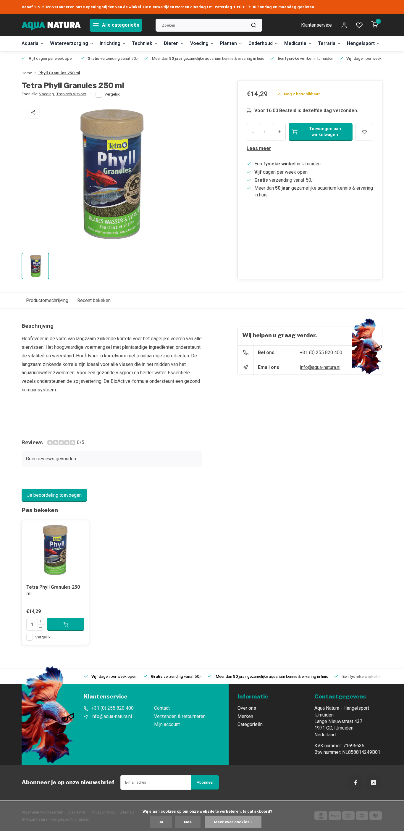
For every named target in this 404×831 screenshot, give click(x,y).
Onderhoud (260, 43)
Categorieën (250, 724)
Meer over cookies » (233, 821)
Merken (245, 716)
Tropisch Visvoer (71, 93)
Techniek (142, 43)
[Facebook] (355, 782)
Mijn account (167, 724)
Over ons (246, 708)
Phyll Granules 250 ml (59, 72)
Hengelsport (361, 43)
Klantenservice (316, 25)
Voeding (199, 43)
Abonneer (205, 782)
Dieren (171, 43)
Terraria (326, 43)
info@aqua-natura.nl (320, 367)
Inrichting (110, 43)
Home (27, 72)
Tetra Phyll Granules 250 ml (53, 590)
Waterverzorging (69, 43)
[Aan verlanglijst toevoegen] (80, 529)
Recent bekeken (94, 300)
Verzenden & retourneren (180, 716)
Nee (188, 821)
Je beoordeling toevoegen (54, 495)
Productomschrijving (47, 300)
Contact (162, 708)
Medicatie (295, 43)
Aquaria (30, 43)
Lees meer (259, 148)
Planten (228, 43)
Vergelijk (112, 94)
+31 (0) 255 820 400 (321, 352)
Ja (161, 821)
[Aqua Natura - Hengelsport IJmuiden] (51, 25)
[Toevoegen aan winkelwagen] (65, 624)
